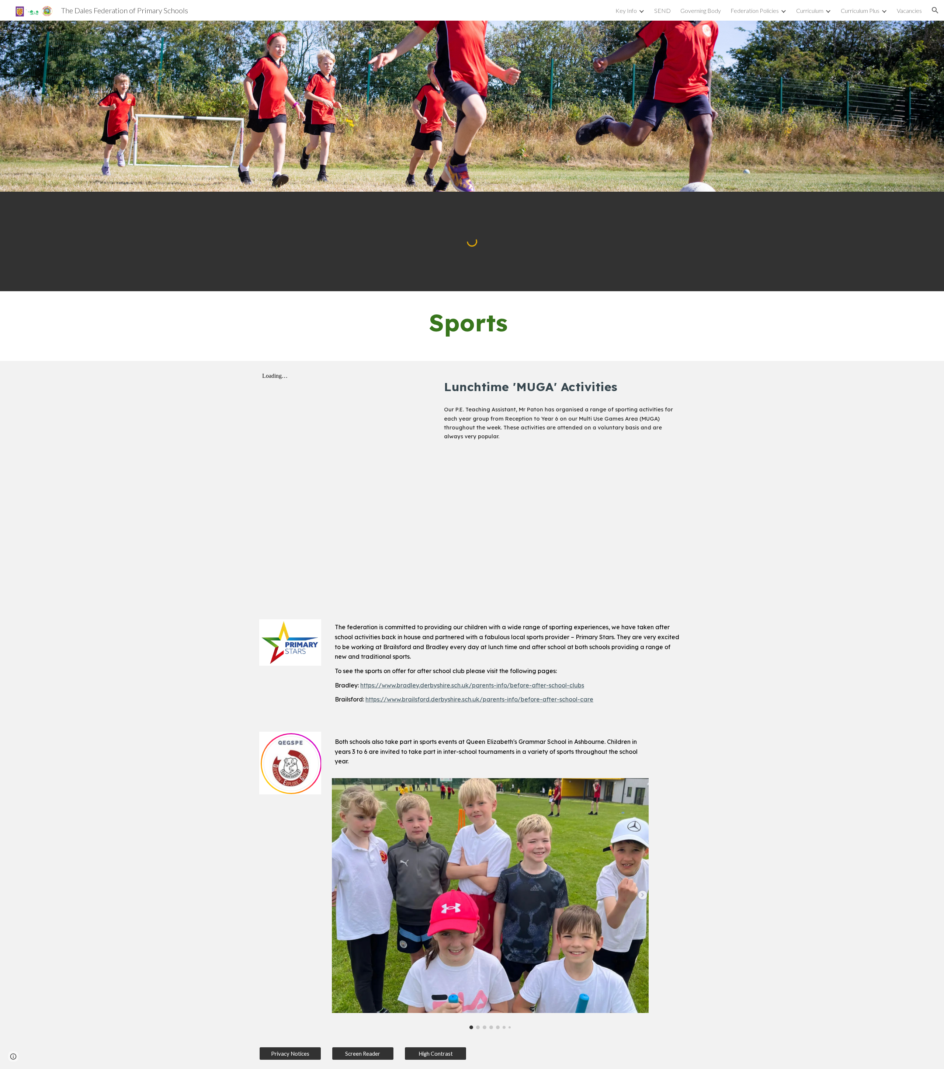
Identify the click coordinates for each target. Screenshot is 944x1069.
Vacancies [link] (909, 10)
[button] (935, 10)
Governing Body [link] (700, 10)
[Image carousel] (490, 903)
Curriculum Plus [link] (860, 10)
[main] (472, 326)
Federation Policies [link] (754, 10)
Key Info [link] (626, 10)
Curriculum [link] (809, 10)
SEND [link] (662, 10)
